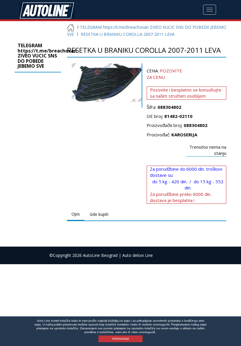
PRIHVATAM (120, 338)
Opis (75, 214)
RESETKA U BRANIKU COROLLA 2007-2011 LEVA (128, 34)
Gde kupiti (99, 214)
